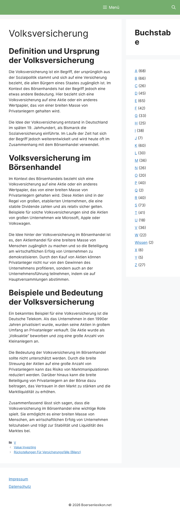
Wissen (141, 242)
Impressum (18, 479)
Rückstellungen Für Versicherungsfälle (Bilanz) (47, 452)
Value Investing (25, 447)
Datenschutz (20, 486)
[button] (173, 7)
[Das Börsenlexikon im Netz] (28, 7)
